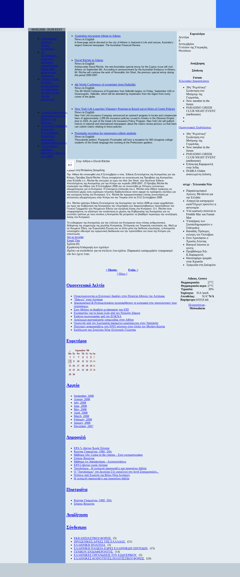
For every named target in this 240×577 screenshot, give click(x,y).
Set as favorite (75, 237)
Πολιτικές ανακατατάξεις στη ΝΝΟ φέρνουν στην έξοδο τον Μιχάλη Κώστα (119, 326)
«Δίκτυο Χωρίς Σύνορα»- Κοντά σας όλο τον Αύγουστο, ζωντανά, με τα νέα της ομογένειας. (50, 89)
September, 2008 (84, 395)
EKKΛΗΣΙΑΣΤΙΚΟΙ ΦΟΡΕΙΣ (93, 538)
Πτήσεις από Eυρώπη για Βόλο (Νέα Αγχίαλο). (102, 475)
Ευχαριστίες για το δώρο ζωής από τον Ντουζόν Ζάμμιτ (107, 313)
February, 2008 (83, 419)
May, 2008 (80, 409)
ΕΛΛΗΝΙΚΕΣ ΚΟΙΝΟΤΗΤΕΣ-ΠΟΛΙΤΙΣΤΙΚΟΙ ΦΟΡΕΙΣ (109, 558)
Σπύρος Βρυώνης (84, 458)
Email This (73, 240)
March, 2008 (81, 416)
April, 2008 (81, 412)
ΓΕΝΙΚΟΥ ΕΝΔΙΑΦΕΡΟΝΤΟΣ (93, 551)
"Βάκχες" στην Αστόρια (88, 299)
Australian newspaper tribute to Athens (98, 35)
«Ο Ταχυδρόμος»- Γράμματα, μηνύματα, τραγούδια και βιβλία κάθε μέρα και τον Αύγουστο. (49, 64)
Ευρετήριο (76, 340)
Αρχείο (73, 385)
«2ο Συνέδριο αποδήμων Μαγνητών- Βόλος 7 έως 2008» (53, 151)
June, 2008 (80, 406)
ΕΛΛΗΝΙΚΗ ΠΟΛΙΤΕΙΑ (90, 544)
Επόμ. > (133, 269)
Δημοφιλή (76, 437)
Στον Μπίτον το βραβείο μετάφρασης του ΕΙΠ (101, 309)
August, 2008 (82, 399)
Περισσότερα (196, 304)
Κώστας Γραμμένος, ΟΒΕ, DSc (93, 451)
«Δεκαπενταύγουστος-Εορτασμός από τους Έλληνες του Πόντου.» (54, 117)
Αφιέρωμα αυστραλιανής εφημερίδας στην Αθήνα (104, 319)
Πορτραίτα (76, 489)
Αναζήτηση (77, 514)
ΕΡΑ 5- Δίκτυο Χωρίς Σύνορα (91, 448)
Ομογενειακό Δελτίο (85, 285)
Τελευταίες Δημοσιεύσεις (194, 81)
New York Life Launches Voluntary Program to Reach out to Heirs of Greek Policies (125, 108)
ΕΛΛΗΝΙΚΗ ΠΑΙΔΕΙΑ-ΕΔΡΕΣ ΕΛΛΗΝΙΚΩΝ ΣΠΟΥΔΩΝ (111, 548)
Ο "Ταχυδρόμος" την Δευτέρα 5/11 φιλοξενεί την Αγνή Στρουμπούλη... (116, 471)
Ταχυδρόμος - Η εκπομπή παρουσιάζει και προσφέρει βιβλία (110, 468)
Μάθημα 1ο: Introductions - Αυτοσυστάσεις (100, 461)
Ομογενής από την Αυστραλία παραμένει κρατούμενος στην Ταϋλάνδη (116, 323)
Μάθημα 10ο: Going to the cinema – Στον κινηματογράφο (108, 454)
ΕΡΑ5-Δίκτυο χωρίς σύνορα (90, 465)
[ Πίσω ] (122, 273)
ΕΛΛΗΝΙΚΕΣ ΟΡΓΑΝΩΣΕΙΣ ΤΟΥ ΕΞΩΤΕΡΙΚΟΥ (105, 555)
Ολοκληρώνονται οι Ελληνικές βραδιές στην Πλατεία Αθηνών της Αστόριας (119, 296)
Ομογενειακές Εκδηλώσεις (195, 127)
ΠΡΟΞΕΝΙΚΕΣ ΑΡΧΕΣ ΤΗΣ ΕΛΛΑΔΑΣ (100, 541)
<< (69, 350)
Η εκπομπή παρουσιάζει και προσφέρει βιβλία (101, 478)
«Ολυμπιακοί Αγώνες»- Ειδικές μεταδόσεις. (49, 43)
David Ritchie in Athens (89, 60)
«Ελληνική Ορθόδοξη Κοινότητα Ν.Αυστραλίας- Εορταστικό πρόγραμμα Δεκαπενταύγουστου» (54, 134)
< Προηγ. (111, 269)
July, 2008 (80, 402)
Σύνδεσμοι (76, 527)
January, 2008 (82, 422)
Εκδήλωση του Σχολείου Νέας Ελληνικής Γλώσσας (105, 329)
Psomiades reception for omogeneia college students (105, 133)
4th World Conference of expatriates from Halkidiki (105, 84)
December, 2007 (83, 426)
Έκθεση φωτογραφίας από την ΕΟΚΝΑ (98, 316)
